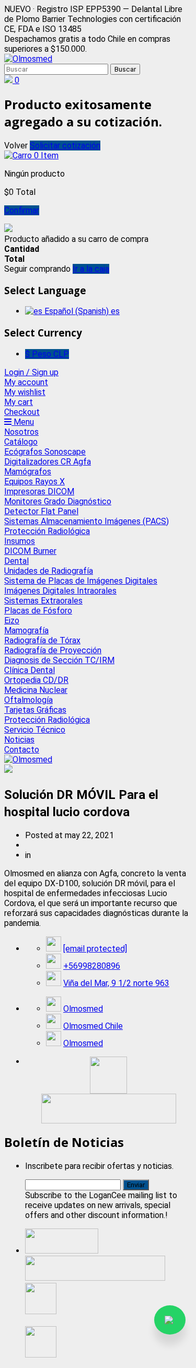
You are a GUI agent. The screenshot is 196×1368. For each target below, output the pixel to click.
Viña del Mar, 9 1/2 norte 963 (116, 983)
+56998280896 (91, 966)
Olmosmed (83, 1009)
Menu (22, 422)
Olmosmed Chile (93, 1026)
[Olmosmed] (28, 59)
